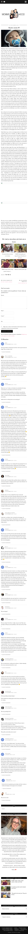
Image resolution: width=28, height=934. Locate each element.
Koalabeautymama (10, 512)
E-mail (2, 316)
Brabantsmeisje (9, 718)
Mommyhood (22, 927)
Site (2, 321)
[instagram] (1, 1)
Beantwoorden (6, 351)
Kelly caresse (8, 356)
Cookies (16, 928)
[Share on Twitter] (7, 274)
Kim (6, 793)
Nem (6, 343)
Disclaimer (23, 928)
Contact (17, 929)
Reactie (2, 295)
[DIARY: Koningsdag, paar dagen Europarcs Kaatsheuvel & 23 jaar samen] (20, 248)
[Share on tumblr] (10, 274)
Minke (6, 566)
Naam (2, 310)
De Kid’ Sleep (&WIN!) (6, 281)
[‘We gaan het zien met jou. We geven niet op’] (5, 895)
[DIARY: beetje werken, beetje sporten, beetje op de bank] (7, 263)
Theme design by (14, 932)
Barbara (7, 606)
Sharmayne (8, 691)
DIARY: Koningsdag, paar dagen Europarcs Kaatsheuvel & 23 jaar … (20, 255)
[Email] (4, 1)
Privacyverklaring (7, 929)
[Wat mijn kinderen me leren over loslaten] (7, 248)
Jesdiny (7, 529)
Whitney (7, 475)
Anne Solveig (8, 706)
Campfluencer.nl (19, 930)
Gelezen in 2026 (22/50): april (20, 269)
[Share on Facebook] (5, 274)
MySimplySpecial (9, 658)
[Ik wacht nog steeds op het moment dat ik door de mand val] (5, 889)
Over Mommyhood (7, 928)
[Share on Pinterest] (9, 274)
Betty (6, 546)
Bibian (6, 490)
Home (15, 927)
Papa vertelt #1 (22, 282)
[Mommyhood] (14, 13)
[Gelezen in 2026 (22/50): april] (20, 263)
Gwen (6, 406)
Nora (6, 593)
